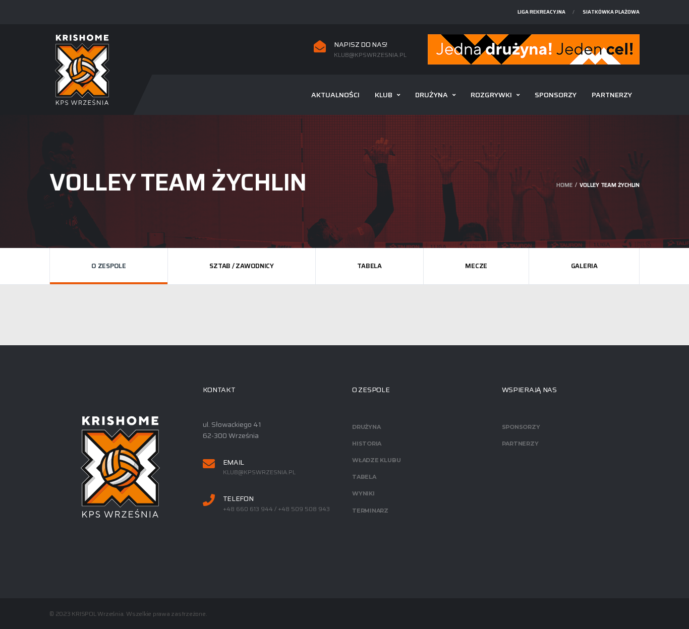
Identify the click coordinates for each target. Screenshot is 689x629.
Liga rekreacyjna (541, 12)
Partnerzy (612, 94)
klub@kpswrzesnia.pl (370, 54)
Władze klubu (376, 460)
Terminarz (370, 510)
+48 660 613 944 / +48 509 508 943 (276, 509)
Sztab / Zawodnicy (241, 266)
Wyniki (363, 493)
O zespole (108, 266)
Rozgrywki (491, 94)
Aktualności (335, 94)
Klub (383, 94)
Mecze (476, 266)
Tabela (369, 266)
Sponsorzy (556, 94)
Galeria (584, 266)
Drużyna (431, 94)
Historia (366, 443)
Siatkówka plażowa (611, 12)
